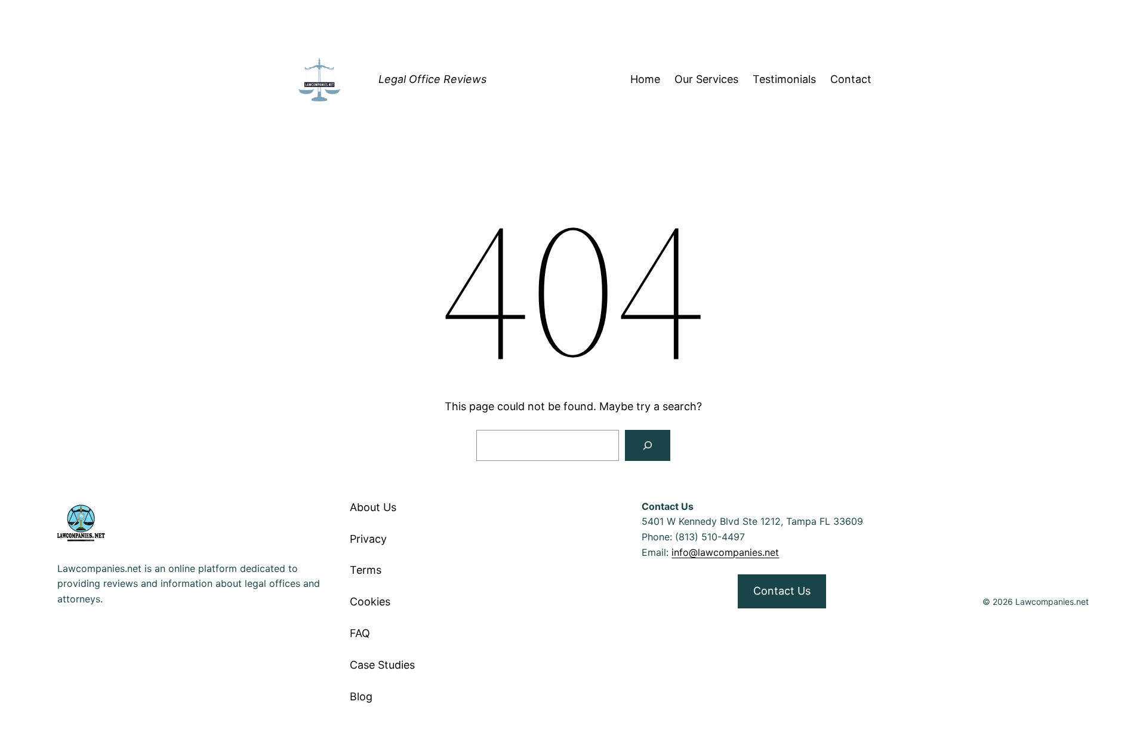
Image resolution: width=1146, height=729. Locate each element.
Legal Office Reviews (432, 79)
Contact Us (782, 591)
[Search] (647, 445)
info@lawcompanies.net (725, 552)
